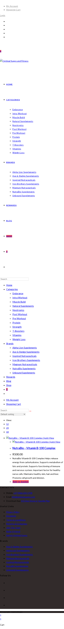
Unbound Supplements (23, 372)
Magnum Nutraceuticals (24, 364)
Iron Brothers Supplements (26, 360)
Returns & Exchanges (16, 523)
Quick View (48, 438)
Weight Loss (18, 339)
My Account (12, 6)
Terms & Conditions (16, 520)
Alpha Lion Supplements (24, 347)
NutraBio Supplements (24, 368)
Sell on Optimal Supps (16, 535)
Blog (8, 381)
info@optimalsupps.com (23, 497)
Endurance (17, 293)
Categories (12, 289)
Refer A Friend (13, 531)
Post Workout (19, 314)
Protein (16, 322)
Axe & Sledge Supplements (25, 351)
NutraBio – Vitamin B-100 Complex (33, 448)
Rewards (10, 376)
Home (9, 285)
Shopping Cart (13, 9)
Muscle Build (19, 301)
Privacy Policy (12, 512)
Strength (17, 326)
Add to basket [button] (21, 481)
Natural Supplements (23, 306)
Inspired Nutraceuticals (24, 356)
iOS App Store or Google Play (35, 501)
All (7, 432)
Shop (8, 385)
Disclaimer (11, 516)
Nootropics (18, 310)
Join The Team (13, 527)
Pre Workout (19, 318)
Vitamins (16, 335)
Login (2, 15)
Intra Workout (19, 297)
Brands (10, 343)
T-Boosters (18, 331)
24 (7, 428)
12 (7, 424)
